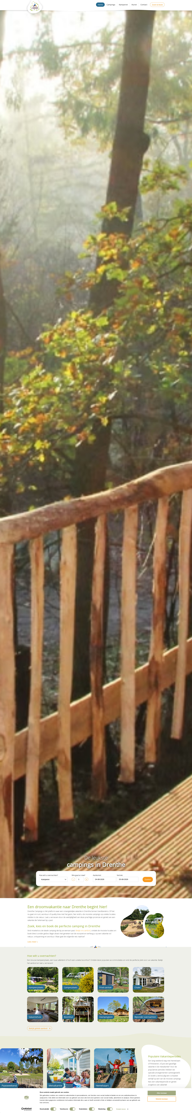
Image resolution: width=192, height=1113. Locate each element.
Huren (134, 4)
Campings (111, 4)
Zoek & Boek (157, 5)
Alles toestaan (162, 1093)
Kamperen (123, 4)
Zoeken (148, 879)
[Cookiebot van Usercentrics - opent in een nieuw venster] (26, 1109)
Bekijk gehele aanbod (38, 1028)
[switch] (72, 1109)
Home (100, 4)
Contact (143, 4)
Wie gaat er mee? (78, 875)
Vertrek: (120, 875)
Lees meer (32, 942)
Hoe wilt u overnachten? (48, 875)
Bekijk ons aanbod (83, 930)
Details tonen (121, 1109)
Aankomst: (97, 875)
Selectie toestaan (162, 1099)
